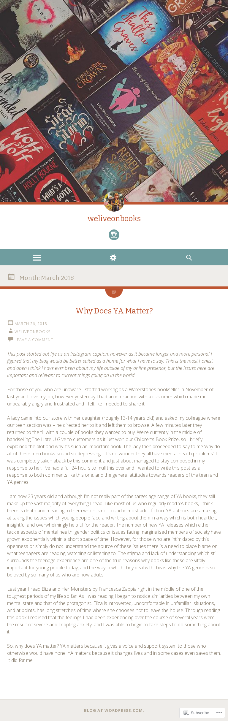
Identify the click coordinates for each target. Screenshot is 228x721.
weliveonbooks (114, 218)
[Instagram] (114, 235)
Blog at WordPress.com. (114, 710)
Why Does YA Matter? (114, 311)
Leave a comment (34, 339)
